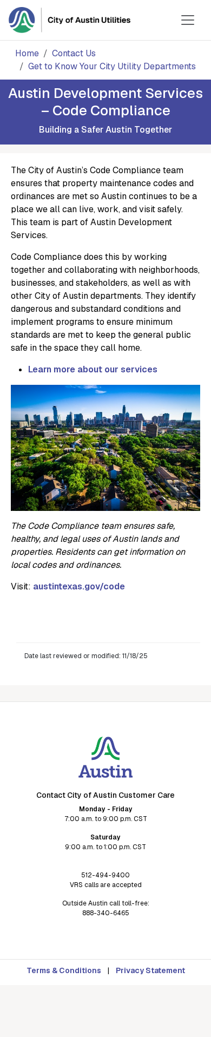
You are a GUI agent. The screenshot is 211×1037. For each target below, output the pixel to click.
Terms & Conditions (64, 970)
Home (27, 53)
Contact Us (74, 53)
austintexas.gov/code (79, 586)
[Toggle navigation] (187, 20)
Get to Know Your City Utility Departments (112, 66)
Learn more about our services (92, 369)
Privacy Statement (150, 970)
